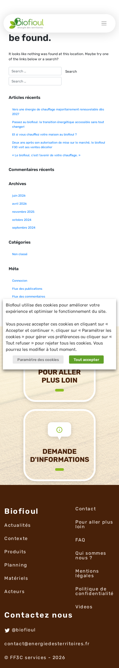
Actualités (17, 525)
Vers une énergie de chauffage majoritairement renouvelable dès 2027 (58, 112)
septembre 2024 (24, 227)
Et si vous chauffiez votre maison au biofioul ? (44, 134)
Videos (84, 606)
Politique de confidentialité (94, 591)
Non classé (19, 254)
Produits (15, 551)
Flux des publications (27, 289)
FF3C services (28, 657)
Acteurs (14, 591)
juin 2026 (18, 195)
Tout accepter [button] (86, 359)
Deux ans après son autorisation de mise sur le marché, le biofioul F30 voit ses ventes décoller (58, 145)
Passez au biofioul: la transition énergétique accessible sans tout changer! (58, 124)
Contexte (16, 538)
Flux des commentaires (28, 296)
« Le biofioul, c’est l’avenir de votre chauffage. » (46, 155)
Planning (15, 565)
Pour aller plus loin (94, 524)
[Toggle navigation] (104, 23)
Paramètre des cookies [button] (38, 359)
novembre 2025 (23, 212)
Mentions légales (87, 573)
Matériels (16, 578)
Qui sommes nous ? (90, 555)
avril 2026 (19, 204)
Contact (85, 508)
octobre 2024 (21, 220)
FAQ (80, 540)
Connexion (19, 281)
